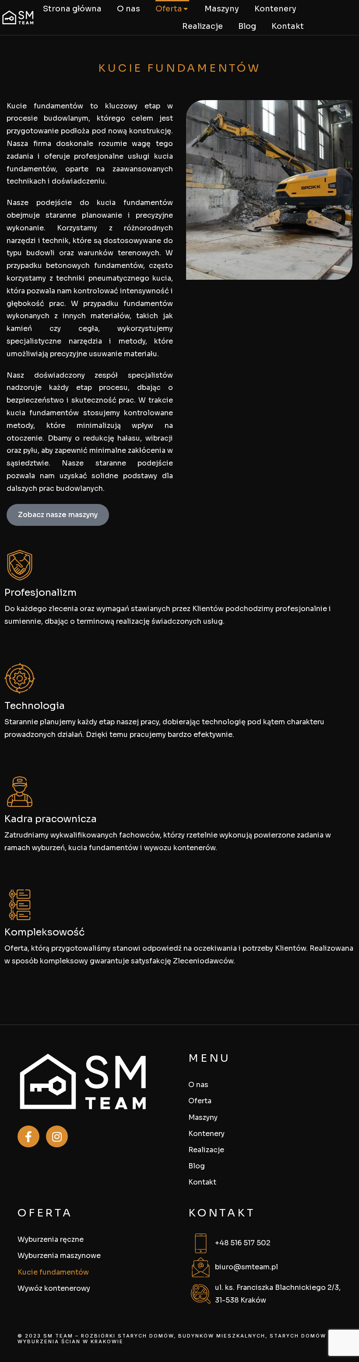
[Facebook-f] (28, 1136)
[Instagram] (57, 1136)
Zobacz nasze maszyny (58, 514)
